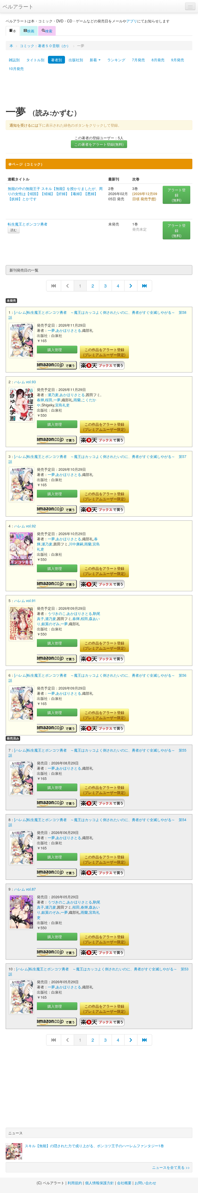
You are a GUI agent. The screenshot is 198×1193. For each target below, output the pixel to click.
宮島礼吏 (62, 404)
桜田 (48, 399)
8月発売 (158, 59)
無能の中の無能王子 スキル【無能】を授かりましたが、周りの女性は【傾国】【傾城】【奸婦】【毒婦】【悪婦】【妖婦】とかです (55, 193)
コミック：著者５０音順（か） (45, 45)
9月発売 (177, 59)
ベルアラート (18, 6)
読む (14, 230)
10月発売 (16, 68)
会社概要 (124, 1182)
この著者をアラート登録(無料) (99, 144)
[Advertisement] (99, 91)
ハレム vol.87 (25, 889)
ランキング (116, 59)
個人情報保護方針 (99, 1182)
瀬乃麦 (53, 394)
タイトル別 (35, 59)
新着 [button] (94, 59)
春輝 (40, 399)
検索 (48, 30)
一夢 (51, 330)
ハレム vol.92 (25, 525)
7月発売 (138, 59)
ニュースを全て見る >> (171, 1167)
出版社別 (76, 59)
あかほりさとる (68, 330)
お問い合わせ (145, 1182)
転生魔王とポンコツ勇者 (27, 224)
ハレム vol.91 (25, 600)
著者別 (56, 59)
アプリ (131, 20)
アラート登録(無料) (177, 195)
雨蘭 (77, 399)
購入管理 (54, 349)
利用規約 (75, 1182)
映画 (30, 30)
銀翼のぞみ (51, 623)
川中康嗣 (76, 543)
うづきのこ (57, 613)
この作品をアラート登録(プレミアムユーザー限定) (104, 352)
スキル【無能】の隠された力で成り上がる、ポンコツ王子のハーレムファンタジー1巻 (94, 1145)
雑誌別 (14, 59)
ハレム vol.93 (25, 381)
